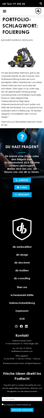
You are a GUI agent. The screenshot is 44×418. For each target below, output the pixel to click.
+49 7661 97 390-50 (13, 3)
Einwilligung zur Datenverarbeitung (17, 405)
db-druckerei (22, 262)
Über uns (22, 287)
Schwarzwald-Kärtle (22, 295)
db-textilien (22, 270)
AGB (22, 318)
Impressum (22, 310)
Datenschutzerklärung (22, 302)
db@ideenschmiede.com (22, 351)
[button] (40, 3)
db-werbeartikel (22, 246)
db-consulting (22, 278)
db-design (22, 254)
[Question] (22, 137)
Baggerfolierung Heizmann (17, 40)
